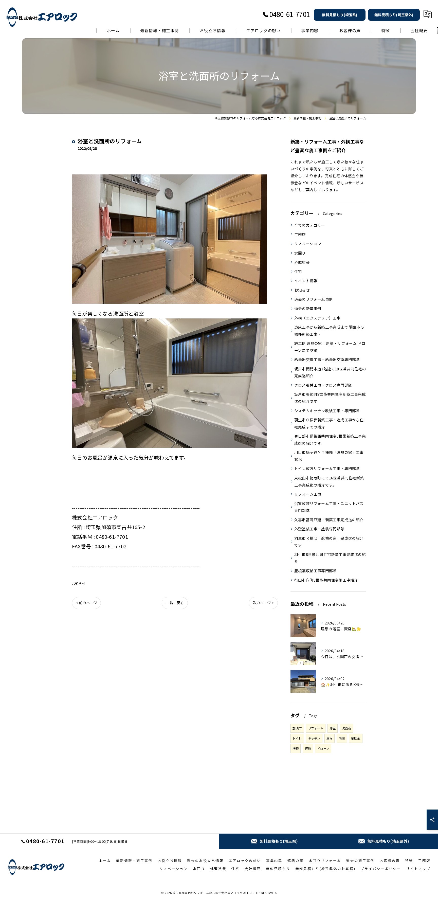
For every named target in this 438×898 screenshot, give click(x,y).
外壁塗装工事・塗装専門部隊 (319, 528)
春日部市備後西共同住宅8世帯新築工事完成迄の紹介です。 (330, 439)
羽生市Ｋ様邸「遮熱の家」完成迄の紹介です (329, 541)
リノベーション (307, 243)
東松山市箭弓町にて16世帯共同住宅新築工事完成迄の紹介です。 (329, 481)
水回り (300, 253)
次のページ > (263, 602)
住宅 (298, 271)
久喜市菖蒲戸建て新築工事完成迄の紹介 (329, 519)
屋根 (329, 738)
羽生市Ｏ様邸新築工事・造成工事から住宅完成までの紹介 (329, 423)
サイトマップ (418, 868)
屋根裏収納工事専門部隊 (315, 570)
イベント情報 (305, 280)
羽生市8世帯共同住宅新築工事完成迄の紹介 (330, 558)
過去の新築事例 (307, 308)
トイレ (297, 738)
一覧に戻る (175, 602)
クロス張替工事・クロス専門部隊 (323, 385)
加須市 (297, 728)
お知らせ (78, 583)
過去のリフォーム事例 (313, 299)
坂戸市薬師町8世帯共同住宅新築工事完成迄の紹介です (330, 397)
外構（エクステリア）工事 (317, 317)
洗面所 (346, 728)
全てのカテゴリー (309, 225)
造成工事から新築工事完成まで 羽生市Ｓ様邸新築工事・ (329, 330)
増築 (296, 748)
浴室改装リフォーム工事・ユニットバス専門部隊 (329, 507)
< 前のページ (86, 602)
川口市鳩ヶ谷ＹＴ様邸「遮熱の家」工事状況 (329, 456)
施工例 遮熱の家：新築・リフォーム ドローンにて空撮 (329, 346)
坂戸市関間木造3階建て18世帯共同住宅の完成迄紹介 (330, 372)
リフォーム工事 (307, 494)
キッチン (314, 738)
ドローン (323, 748)
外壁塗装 (302, 262)
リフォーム (315, 728)
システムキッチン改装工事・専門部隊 (327, 410)
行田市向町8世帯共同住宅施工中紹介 (326, 580)
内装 (342, 738)
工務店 (300, 234)
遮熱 (308, 748)
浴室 (333, 728)
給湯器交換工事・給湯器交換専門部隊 (327, 359)
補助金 (355, 738)
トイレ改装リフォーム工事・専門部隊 (327, 468)
